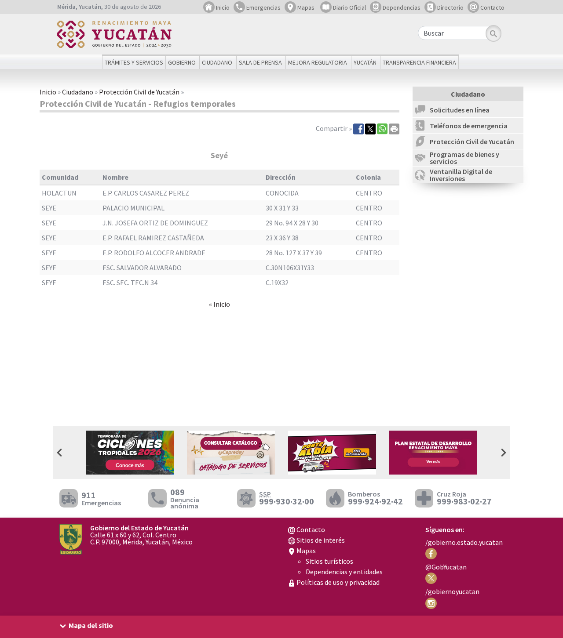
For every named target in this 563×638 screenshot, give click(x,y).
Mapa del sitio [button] (91, 625)
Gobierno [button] (182, 62)
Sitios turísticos (329, 561)
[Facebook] (358, 128)
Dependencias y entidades (344, 571)
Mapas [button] (305, 7)
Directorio (450, 7)
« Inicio (219, 304)
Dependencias (400, 7)
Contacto (492, 7)
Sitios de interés (320, 540)
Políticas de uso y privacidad (337, 582)
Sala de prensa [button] (260, 62)
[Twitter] (370, 128)
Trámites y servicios (134, 62)
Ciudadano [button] (217, 62)
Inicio (222, 7)
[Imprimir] (394, 128)
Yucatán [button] (365, 62)
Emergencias (263, 7)
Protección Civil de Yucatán (139, 91)
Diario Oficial (349, 7)
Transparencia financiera (419, 62)
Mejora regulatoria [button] (317, 62)
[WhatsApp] (382, 128)
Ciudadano (77, 91)
